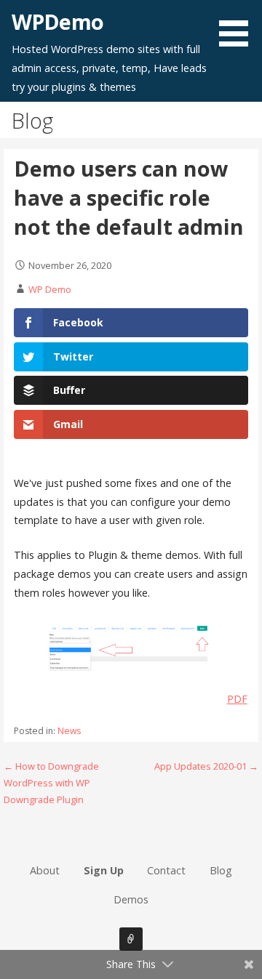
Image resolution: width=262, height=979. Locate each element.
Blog (221, 870)
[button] (238, 26)
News (69, 731)
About (45, 870)
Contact (166, 870)
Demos (131, 899)
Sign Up (104, 870)
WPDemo (57, 21)
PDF (237, 699)
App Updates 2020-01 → (206, 766)
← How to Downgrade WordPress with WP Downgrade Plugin (51, 783)
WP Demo (49, 289)
